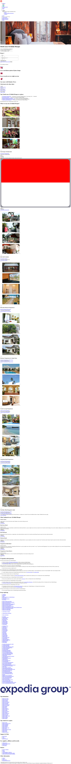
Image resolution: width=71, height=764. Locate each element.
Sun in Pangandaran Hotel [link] (6, 660)
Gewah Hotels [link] (4, 624)
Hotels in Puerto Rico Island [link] (6, 729)
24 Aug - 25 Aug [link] (3, 87)
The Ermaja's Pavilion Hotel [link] (13, 562)
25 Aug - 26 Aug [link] (3, 88)
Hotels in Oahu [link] (4, 731)
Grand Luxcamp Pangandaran (6, 99)
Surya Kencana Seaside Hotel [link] (6, 663)
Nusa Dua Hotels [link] (5, 630)
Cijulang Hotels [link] (4, 17)
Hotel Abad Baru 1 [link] (5, 657)
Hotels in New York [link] (5, 699)
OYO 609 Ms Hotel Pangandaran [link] (7, 665)
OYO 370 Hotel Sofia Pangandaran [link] (7, 662)
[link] (12, 14)
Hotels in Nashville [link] (5, 703)
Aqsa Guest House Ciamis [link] (6, 680)
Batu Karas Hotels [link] (5, 619)
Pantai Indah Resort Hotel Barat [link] (7, 670)
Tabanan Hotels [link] (4, 634)
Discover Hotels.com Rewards (9, 13)
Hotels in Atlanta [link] (4, 710)
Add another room (3, 60)
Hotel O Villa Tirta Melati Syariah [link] (7, 679)
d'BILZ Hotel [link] (4, 666)
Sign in (4, 10)
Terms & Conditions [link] (5, 749)
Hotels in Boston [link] (4, 712)
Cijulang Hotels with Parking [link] (6, 613)
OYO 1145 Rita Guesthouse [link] (6, 667)
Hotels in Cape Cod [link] (5, 732)
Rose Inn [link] (23, 578)
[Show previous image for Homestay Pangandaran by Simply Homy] (0, 356)
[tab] (4, 594)
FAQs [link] (3, 737)
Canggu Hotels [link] (4, 631)
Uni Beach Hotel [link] (36, 572)
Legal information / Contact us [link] (7, 752)
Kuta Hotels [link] (4, 632)
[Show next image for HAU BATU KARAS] (1, 255)
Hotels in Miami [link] (4, 706)
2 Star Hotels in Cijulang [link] (6, 611)
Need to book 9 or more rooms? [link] (5, 61)
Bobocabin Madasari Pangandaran (7, 98)
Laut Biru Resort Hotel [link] (5, 645)
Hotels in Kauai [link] (4, 730)
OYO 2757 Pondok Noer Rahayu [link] (7, 652)
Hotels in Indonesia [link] (5, 19)
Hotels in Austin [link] (4, 709)
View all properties (3, 515)
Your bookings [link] (4, 736)
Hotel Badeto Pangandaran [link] (6, 650)
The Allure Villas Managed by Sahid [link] (7, 644)
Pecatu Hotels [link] (4, 628)
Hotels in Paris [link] (4, 707)
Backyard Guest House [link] (5, 678)
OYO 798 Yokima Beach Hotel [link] (7, 672)
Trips (3, 8)
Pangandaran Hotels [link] (5, 617)
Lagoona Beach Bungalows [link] (28, 582)
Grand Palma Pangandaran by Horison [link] (8, 656)
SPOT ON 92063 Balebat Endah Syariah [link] (8, 669)
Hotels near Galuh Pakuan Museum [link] (7, 608)
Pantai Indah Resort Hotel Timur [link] (7, 668)
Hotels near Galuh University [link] (6, 605)
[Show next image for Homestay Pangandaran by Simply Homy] (1, 356)
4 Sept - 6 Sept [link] (2, 92)
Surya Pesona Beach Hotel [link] (6, 563)
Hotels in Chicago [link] (5, 700)
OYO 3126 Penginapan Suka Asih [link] (7, 673)
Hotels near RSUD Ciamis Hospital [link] (7, 604)
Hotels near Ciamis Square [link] (6, 609)
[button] (35, 592)
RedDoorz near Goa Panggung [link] (7, 675)
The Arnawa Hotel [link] (29, 572)
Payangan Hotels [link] (4, 635)
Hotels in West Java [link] (5, 18)
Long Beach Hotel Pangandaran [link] (7, 647)
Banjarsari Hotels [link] (5, 623)
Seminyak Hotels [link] (5, 627)
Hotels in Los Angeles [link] (5, 705)
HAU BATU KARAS (5, 97)
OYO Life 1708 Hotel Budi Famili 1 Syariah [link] (9, 682)
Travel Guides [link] (4, 759)
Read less (2, 522)
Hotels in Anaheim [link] (5, 717)
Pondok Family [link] (4, 655)
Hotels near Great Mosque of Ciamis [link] (7, 606)
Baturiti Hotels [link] (4, 641)
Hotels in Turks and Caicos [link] (6, 723)
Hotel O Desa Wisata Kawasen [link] (7, 677)
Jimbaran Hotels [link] (4, 636)
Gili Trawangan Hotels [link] (5, 637)
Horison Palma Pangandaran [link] (19, 575)
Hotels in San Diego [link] (5, 702)
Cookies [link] (3, 751)
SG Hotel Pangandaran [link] (5, 648)
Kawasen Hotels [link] (4, 622)
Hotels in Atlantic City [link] (5, 713)
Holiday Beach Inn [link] (5, 659)
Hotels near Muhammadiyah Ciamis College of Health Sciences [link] (12, 607)
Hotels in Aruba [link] (4, 722)
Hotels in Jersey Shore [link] (5, 727)
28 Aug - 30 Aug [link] (3, 90)
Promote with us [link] (4, 744)
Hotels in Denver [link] (5, 708)
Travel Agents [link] (4, 745)
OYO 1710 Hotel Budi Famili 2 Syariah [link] (8, 683)
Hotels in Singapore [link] (5, 724)
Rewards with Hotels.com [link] (6, 760)
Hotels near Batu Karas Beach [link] (7, 601)
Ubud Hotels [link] (4, 626)
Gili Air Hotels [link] (4, 642)
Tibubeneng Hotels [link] (5, 640)
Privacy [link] (3, 750)
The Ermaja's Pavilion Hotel (6, 96)
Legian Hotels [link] (4, 633)
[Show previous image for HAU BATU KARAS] (0, 255)
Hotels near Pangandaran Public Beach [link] (8, 602)
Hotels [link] (3, 15)
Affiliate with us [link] (4, 742)
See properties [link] (2, 523)
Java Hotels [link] (4, 616)
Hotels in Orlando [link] (5, 701)
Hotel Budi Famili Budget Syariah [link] (7, 681)
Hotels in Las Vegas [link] (5, 698)
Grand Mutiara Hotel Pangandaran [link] (7, 653)
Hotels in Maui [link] (4, 728)
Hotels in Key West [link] (5, 714)
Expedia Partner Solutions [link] (6, 743)
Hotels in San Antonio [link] (5, 711)
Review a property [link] (5, 738)
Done (11, 61)
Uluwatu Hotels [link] (4, 638)
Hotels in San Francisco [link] (6, 704)
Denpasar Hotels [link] (4, 629)
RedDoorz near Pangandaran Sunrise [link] (8, 676)
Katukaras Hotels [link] (5, 621)
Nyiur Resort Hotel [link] (5, 661)
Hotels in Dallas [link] (4, 718)
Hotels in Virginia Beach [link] (6, 715)
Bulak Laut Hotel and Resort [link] (6, 664)
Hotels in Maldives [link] (5, 725)
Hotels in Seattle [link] (4, 716)
